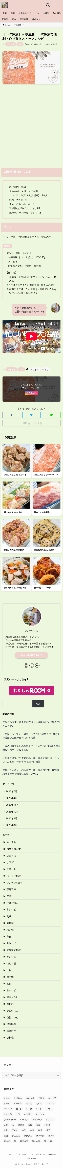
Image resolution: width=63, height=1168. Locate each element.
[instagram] (26, 665)
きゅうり (30, 1098)
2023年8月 (11, 825)
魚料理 (10, 1037)
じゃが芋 (18, 1103)
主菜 (20, 44)
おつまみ (11, 842)
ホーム (10, 1154)
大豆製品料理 (14, 949)
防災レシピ (12, 1017)
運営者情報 (31, 1158)
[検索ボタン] (48, 5)
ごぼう (41, 1098)
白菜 (32, 1130)
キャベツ (8, 1108)
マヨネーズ (37, 1119)
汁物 (9, 970)
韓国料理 (11, 1024)
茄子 (48, 1130)
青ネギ (7, 1140)
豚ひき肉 (34, 369)
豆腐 (6, 1135)
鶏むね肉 (36, 1140)
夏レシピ (11, 943)
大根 (30, 1124)
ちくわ (29, 1103)
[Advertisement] (31, 124)
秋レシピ (11, 990)
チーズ (29, 1108)
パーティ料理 (14, 875)
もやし (39, 1103)
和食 (9, 936)
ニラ (18, 1114)
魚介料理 (11, 1030)
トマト (49, 1108)
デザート (11, 869)
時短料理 (11, 963)
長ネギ (45, 369)
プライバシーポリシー (24, 1154)
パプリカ (28, 1114)
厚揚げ (21, 1124)
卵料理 (10, 923)
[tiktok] (31, 665)
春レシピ (11, 956)
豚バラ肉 (40, 1135)
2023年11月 (12, 804)
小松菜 (47, 1124)
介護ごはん (12, 902)
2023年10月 (12, 811)
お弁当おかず (14, 848)
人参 (6, 1124)
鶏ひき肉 (24, 1140)
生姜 (24, 1130)
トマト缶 (8, 1114)
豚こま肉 (16, 1135)
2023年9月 (11, 818)
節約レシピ (12, 997)
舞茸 (40, 1130)
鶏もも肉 (48, 1140)
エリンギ (50, 1103)
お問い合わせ (40, 1154)
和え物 (10, 929)
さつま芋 (52, 1098)
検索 (38, 703)
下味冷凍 (10, 44)
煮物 (9, 983)
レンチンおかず (15, 882)
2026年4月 (11, 798)
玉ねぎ (15, 1130)
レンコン (50, 1119)
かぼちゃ (18, 1098)
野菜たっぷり (14, 1010)
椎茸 (6, 1130)
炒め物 (10, 977)
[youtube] (37, 665)
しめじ (7, 1103)
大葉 (38, 1124)
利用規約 (52, 1154)
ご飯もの (11, 855)
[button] (12, 415)
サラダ (10, 862)
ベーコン (24, 1119)
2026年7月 (11, 791)
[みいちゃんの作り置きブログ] (4, 5)
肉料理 (10, 1003)
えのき (7, 1098)
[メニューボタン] (58, 5)
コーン (19, 1108)
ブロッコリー (10, 1119)
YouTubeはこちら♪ (31, 654)
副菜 (9, 916)
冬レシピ (11, 909)
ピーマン (40, 1114)
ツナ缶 (39, 1108)
